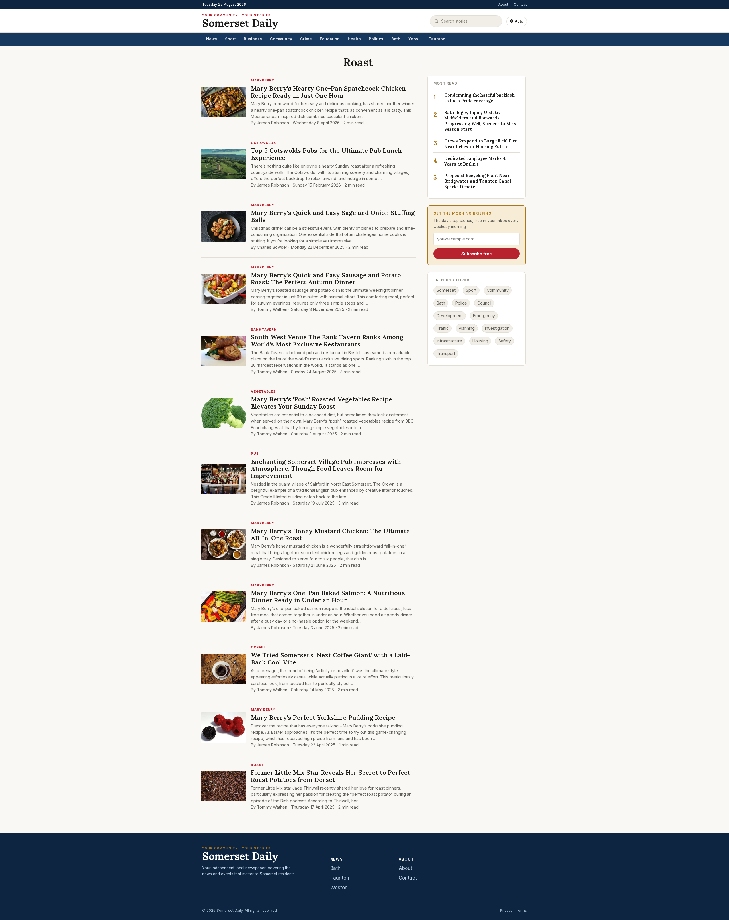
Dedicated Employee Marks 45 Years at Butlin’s (476, 161)
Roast (257, 765)
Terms (521, 910)
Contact (520, 4)
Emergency (484, 315)
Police (461, 303)
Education (330, 39)
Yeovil (414, 39)
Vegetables (263, 391)
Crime (306, 39)
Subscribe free (476, 254)
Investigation (497, 328)
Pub (255, 454)
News (211, 39)
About (503, 4)
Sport (230, 39)
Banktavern (264, 329)
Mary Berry (263, 709)
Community (281, 39)
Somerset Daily (240, 21)
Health (354, 39)
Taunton (437, 39)
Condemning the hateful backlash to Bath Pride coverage (479, 98)
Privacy (506, 910)
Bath (395, 39)
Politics (376, 39)
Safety (504, 340)
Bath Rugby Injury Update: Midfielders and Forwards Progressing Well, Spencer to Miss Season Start (480, 121)
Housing (480, 340)
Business (253, 39)
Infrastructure (449, 340)
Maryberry (262, 80)
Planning (467, 328)
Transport (446, 353)
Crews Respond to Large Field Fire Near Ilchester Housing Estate (480, 144)
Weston (339, 887)
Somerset (446, 290)
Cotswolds (263, 143)
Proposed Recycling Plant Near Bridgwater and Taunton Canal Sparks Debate (477, 181)
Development (450, 315)
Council (484, 303)
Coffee (258, 647)
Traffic (443, 328)
